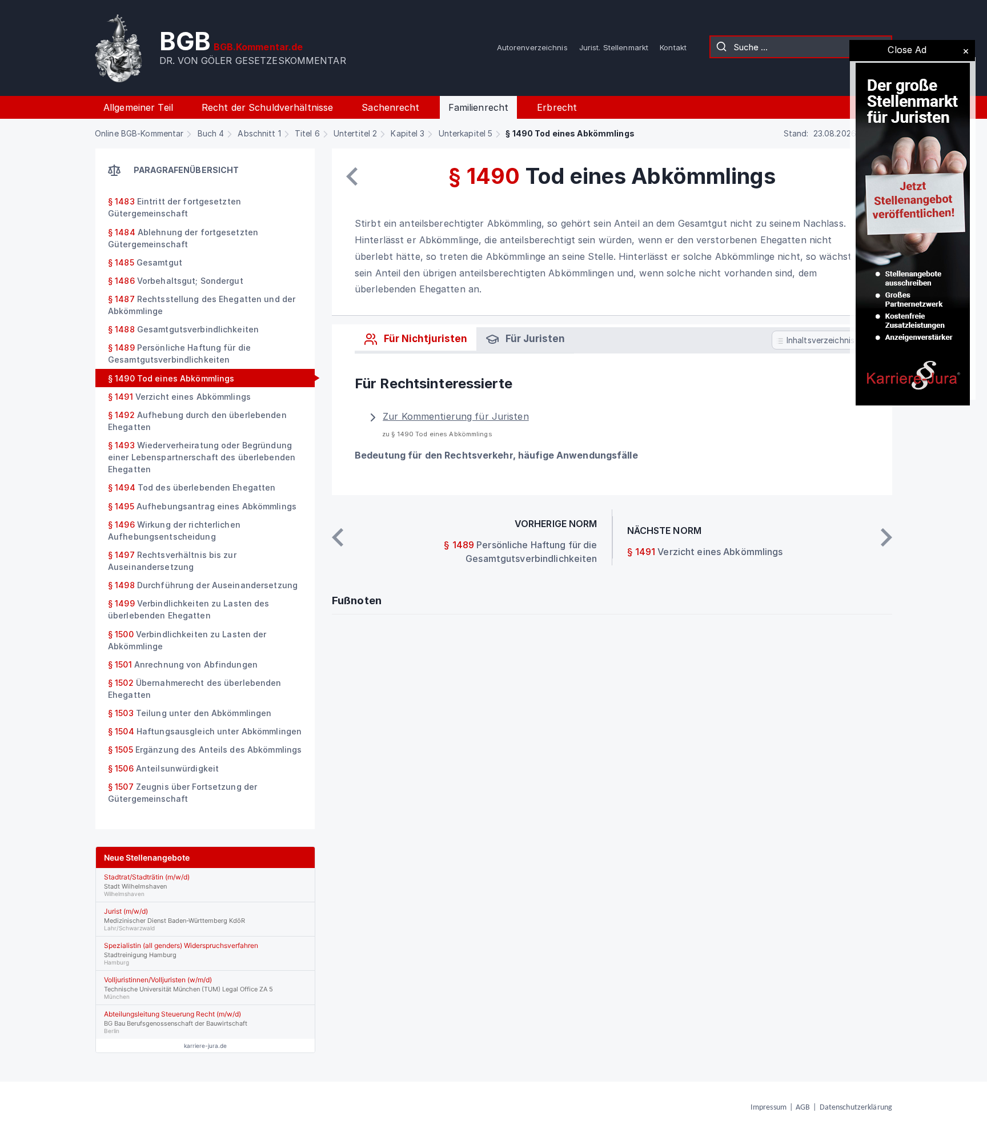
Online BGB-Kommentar (139, 133)
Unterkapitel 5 (466, 133)
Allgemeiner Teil (138, 107)
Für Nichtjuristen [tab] (424, 338)
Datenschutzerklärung (856, 1107)
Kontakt (673, 47)
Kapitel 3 (407, 133)
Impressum (769, 1107)
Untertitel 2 (355, 133)
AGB (803, 1107)
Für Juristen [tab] (534, 338)
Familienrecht (478, 107)
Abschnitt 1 (259, 133)
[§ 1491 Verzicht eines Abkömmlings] (886, 537)
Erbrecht (557, 107)
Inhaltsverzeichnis (819, 340)
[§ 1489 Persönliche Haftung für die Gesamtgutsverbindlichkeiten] (352, 176)
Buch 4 (211, 133)
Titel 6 (307, 133)
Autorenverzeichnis (532, 47)
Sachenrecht (390, 107)
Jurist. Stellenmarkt (613, 47)
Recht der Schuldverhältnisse (267, 107)
